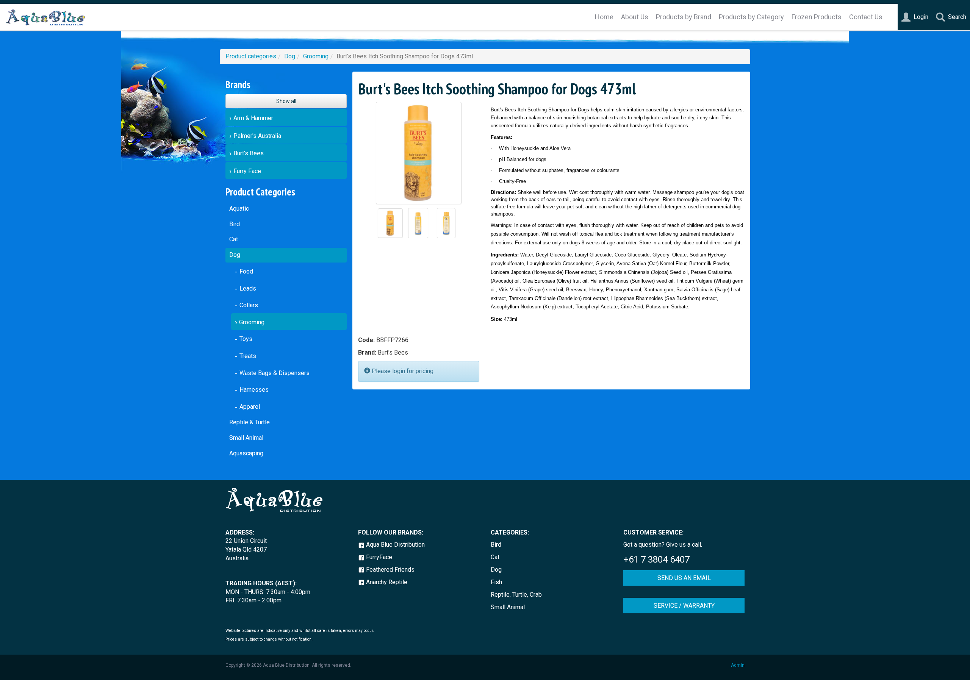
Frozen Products (817, 17)
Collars (248, 305)
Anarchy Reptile (386, 582)
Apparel (249, 406)
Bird (234, 224)
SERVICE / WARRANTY (684, 605)
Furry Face (247, 171)
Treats (247, 356)
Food (246, 271)
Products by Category (751, 17)
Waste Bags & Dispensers (274, 373)
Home (604, 17)
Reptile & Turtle (249, 422)
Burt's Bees (248, 153)
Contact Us (865, 17)
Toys (245, 338)
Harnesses (254, 389)
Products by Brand (683, 17)
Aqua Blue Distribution (395, 544)
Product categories (250, 56)
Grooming (316, 56)
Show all (286, 101)
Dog (289, 56)
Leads (247, 288)
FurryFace (378, 557)
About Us (634, 17)
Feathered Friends (390, 569)
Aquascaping (246, 453)
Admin (738, 665)
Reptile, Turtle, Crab (516, 594)
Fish (496, 582)
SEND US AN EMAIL (684, 578)
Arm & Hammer (253, 118)
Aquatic (239, 208)
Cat (233, 239)
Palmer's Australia (257, 135)
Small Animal (246, 437)
